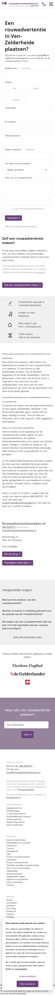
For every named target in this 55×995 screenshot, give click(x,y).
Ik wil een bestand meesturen (28, 208)
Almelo (9, 900)
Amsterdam (11, 903)
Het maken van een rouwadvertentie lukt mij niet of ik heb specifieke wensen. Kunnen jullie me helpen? (26, 625)
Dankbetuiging (12, 811)
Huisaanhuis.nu (13, 797)
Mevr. (36, 88)
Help (8, 854)
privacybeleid (21, 969)
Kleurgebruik (12, 851)
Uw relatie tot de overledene (17, 163)
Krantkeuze (11, 845)
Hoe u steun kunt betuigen (18, 868)
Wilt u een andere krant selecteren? (21, 226)
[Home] (20, 6)
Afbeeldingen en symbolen (18, 843)
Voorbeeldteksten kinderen (18, 816)
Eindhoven (11, 911)
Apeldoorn (11, 905)
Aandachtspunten (14, 873)
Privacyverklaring (26, 789)
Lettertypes (11, 859)
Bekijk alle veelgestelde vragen (27, 637)
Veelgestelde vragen (15, 876)
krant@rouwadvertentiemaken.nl (19, 530)
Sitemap (10, 885)
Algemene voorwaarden (17, 879)
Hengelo (10, 917)
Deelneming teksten (15, 822)
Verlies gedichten (14, 819)
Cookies (10, 848)
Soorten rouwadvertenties (18, 857)
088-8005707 (9, 527)
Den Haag (11, 908)
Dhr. (15, 88)
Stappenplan (12, 871)
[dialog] (27, 954)
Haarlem (10, 914)
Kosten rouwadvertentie (17, 862)
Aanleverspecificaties (16, 840)
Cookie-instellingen (27, 976)
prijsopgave (39, 272)
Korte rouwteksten (14, 825)
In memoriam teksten (16, 813)
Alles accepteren (27, 984)
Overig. (16, 100)
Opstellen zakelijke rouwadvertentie (22, 865)
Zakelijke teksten (14, 808)
